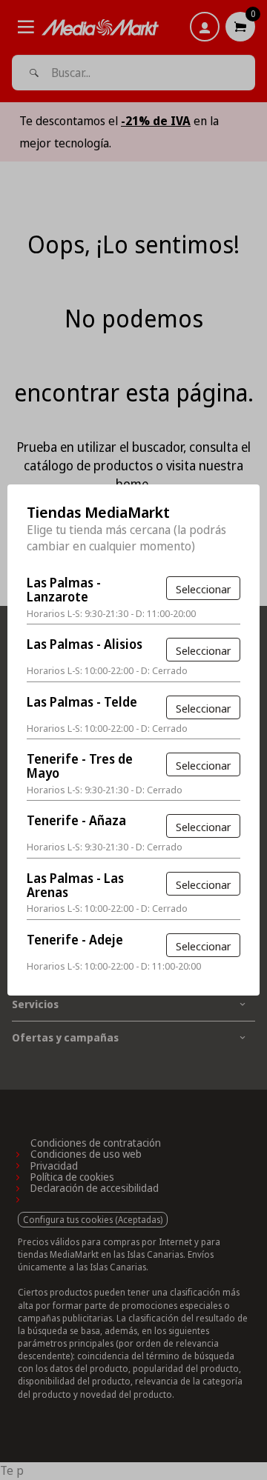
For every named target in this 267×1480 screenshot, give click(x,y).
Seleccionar (203, 588)
